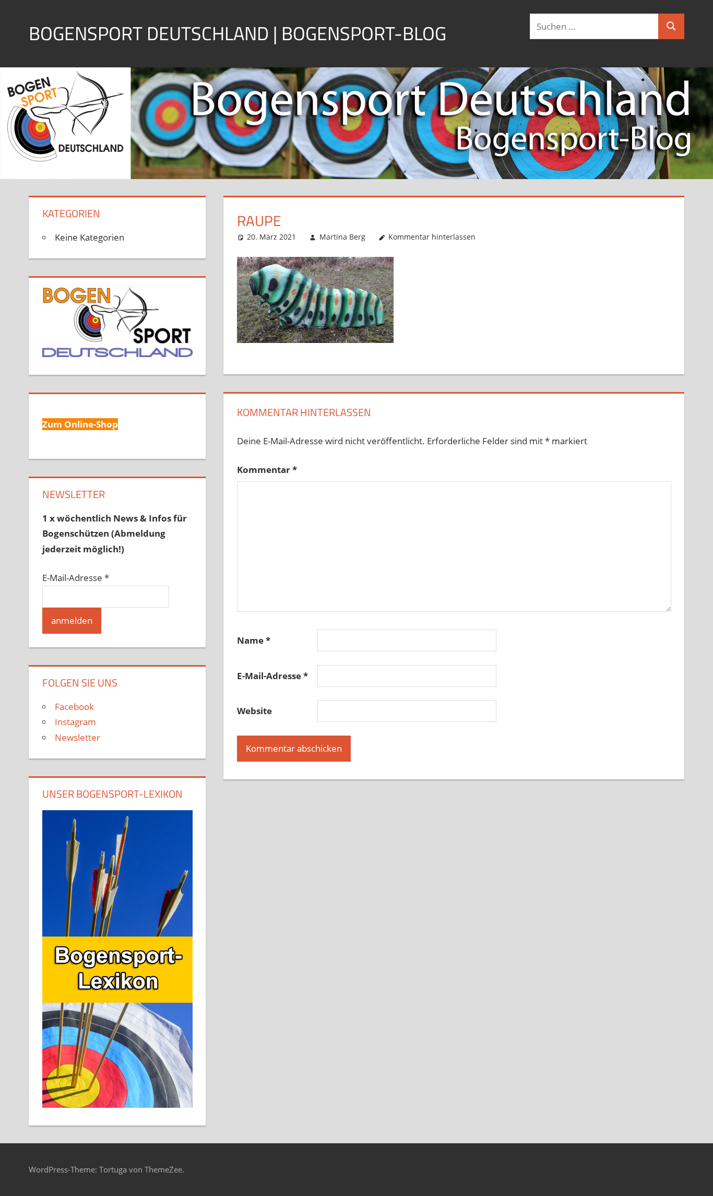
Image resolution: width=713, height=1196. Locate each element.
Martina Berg (342, 237)
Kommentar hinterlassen (432, 237)
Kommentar (267, 470)
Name (253, 640)
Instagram (75, 722)
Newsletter (77, 737)
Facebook (74, 707)
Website (254, 711)
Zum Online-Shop (80, 424)
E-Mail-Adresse (272, 676)
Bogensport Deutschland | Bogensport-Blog (237, 33)
